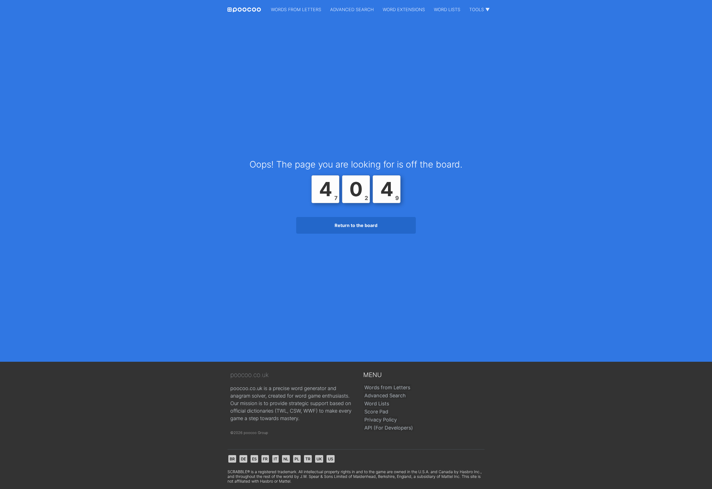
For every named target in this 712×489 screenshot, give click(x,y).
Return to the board (356, 225)
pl (297, 458)
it (275, 458)
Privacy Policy (380, 420)
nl (285, 458)
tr (307, 458)
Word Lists (447, 9)
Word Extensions (404, 9)
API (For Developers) (388, 428)
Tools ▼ (479, 9)
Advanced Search (352, 9)
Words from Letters (296, 9)
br (232, 458)
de (243, 458)
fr (265, 458)
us (330, 458)
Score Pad (376, 412)
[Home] (244, 10)
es (254, 458)
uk (319, 458)
